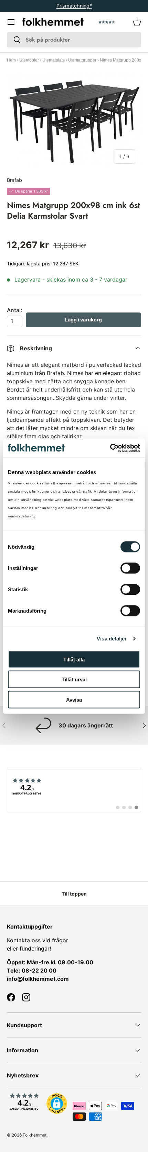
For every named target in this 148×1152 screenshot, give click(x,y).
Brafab (14, 180)
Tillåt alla (74, 659)
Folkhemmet (34, 1135)
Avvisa (74, 699)
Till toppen (74, 894)
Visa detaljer (112, 638)
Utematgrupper (82, 60)
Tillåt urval (74, 679)
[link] (74, 790)
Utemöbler (29, 60)
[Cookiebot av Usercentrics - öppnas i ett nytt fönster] (110, 447)
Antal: (14, 310)
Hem (11, 60)
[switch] (130, 567)
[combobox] (74, 39)
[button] (137, 22)
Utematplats (53, 60)
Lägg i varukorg (83, 319)
